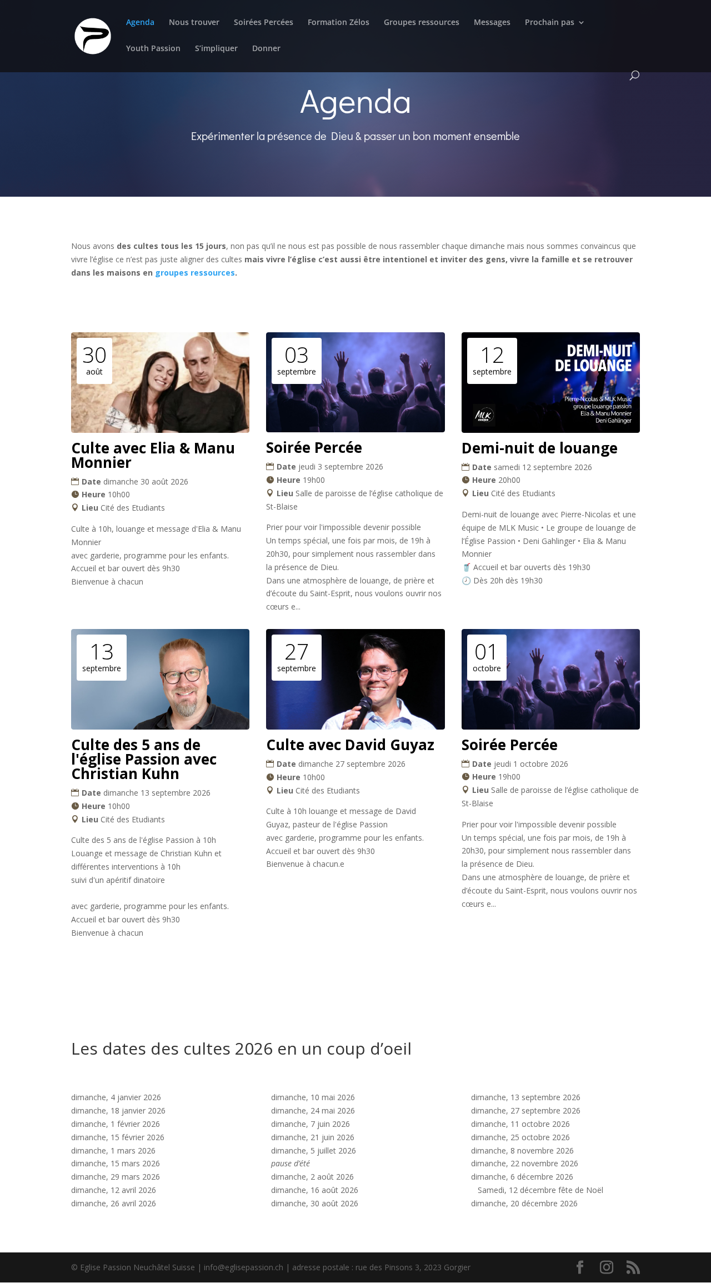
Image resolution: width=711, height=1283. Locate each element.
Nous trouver (194, 22)
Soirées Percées (263, 22)
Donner (266, 48)
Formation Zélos (338, 22)
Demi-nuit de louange (540, 448)
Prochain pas (549, 22)
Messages (492, 22)
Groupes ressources (421, 22)
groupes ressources (195, 272)
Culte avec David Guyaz (350, 745)
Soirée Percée (314, 447)
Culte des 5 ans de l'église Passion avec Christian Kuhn (144, 759)
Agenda (140, 22)
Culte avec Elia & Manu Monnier (153, 455)
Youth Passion (153, 48)
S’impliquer (216, 48)
